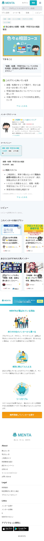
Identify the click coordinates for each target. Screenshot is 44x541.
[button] (39, 238)
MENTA (23, 536)
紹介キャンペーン (8, 465)
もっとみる (22, 106)
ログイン (25, 3)
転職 (5, 19)
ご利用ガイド (6, 458)
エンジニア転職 (16, 19)
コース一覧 (16, 13)
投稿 (27, 13)
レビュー (38, 13)
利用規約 (5, 487)
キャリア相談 (7, 22)
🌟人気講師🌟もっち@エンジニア (24, 120)
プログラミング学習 (27, 19)
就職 (9, 19)
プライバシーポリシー (9, 495)
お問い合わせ (6, 476)
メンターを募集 (7, 509)
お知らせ (5, 469)
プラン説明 (5, 13)
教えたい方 (6, 451)
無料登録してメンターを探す (22, 415)
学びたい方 (6, 454)
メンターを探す (7, 506)
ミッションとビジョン (9, 473)
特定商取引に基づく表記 (10, 491)
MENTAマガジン (7, 517)
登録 (33, 3)
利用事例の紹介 (7, 462)
